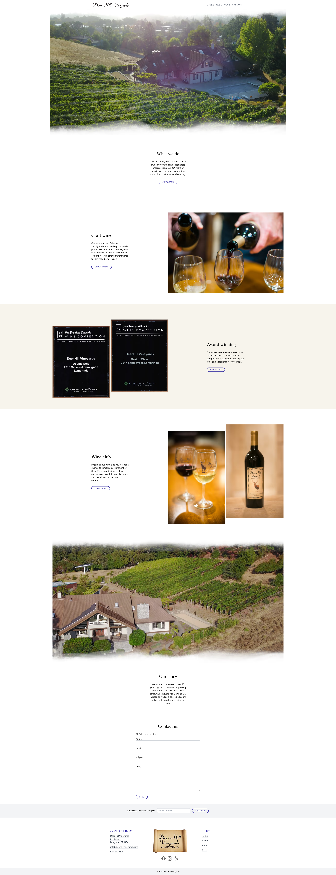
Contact (237, 5)
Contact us (168, 182)
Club (227, 5)
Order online (101, 266)
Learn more (100, 488)
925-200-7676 (116, 851)
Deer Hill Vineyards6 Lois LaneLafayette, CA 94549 (120, 839)
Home (205, 835)
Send (141, 797)
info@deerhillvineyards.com (124, 846)
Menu (219, 5)
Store (210, 5)
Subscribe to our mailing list (141, 810)
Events (205, 840)
